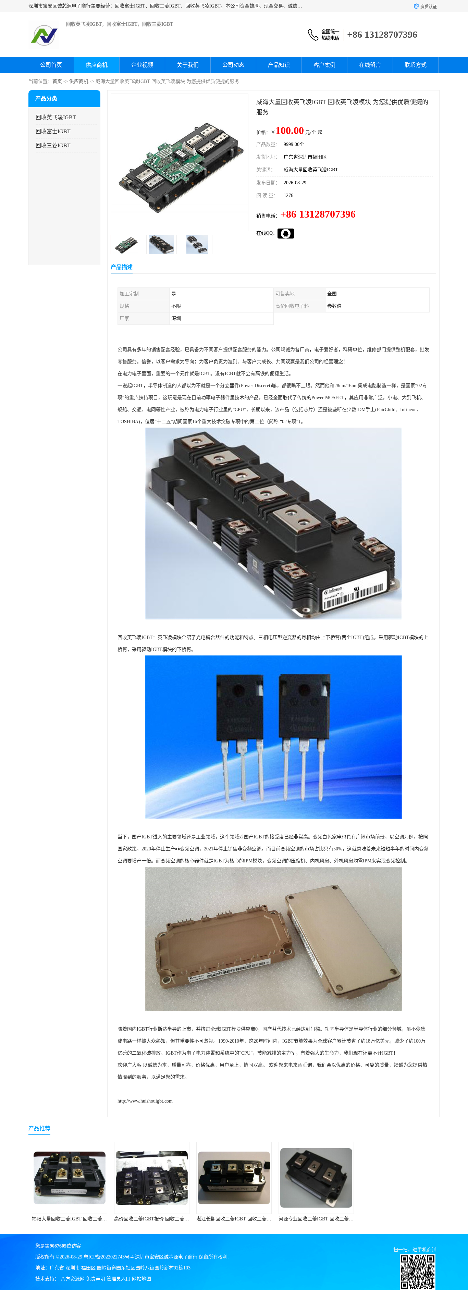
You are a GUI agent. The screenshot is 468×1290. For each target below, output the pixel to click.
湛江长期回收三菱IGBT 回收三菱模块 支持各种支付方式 (256, 1218)
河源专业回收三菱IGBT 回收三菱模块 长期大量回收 (334, 1218)
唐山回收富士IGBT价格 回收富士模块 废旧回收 (411, 1218)
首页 (57, 81)
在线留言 (370, 65)
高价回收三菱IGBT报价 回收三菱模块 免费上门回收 (169, 1218)
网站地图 (141, 1278)
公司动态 (233, 65)
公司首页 (51, 65)
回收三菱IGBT (53, 145)
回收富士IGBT (53, 131)
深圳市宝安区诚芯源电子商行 (166, 1257)
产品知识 (279, 65)
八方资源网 (73, 1278)
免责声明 (95, 1278)
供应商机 (97, 65)
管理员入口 (119, 1278)
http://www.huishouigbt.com (145, 1101)
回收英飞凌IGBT (56, 117)
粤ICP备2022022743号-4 (109, 1257)
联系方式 (416, 65)
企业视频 (142, 65)
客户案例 (324, 65)
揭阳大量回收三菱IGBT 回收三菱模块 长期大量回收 (87, 1218)
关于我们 (188, 65)
